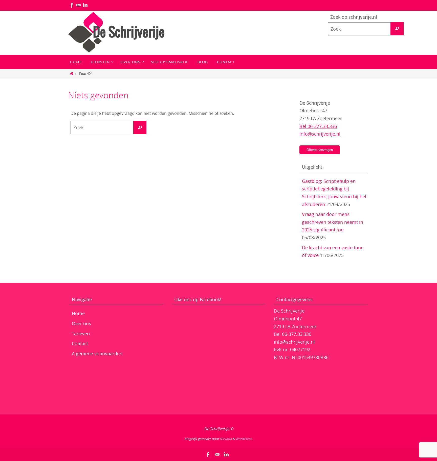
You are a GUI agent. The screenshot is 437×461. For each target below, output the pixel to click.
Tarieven (81, 334)
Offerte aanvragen (320, 150)
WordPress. (244, 438)
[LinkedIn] (85, 5)
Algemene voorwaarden (97, 353)
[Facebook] (72, 5)
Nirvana (226, 438)
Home (78, 313)
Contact (80, 343)
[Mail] (79, 5)
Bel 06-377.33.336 (318, 126)
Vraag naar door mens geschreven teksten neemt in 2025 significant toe (332, 222)
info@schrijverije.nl (319, 134)
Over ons (81, 323)
